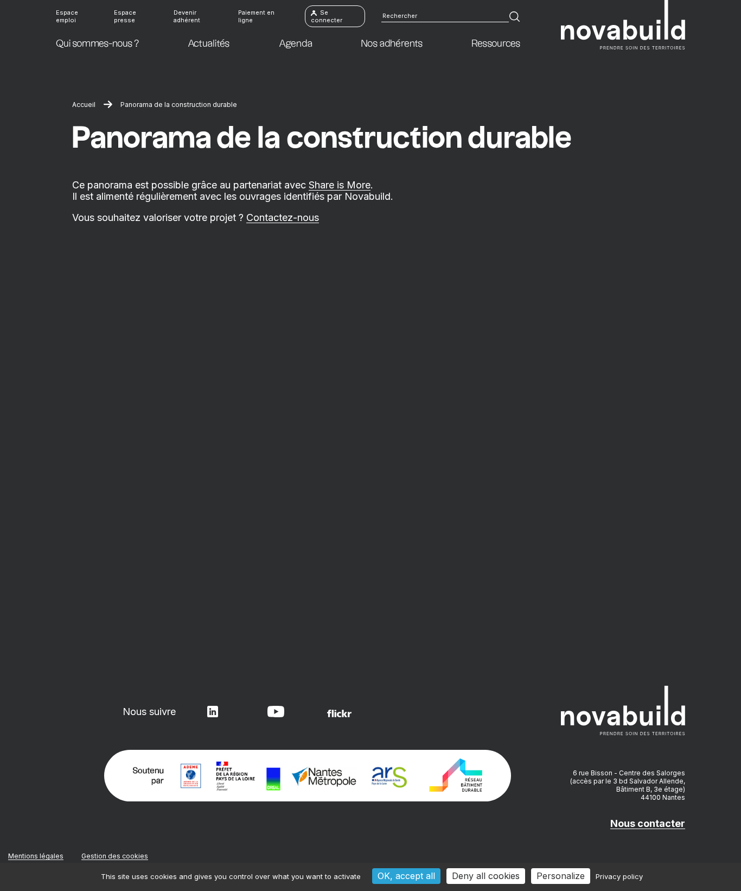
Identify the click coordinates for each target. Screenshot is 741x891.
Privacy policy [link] (619, 876)
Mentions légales (35, 856)
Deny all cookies (486, 875)
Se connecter (326, 16)
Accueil (83, 104)
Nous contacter (647, 823)
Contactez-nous (282, 217)
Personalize (560, 875)
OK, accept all (406, 875)
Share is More (339, 185)
